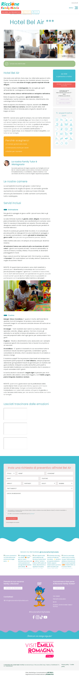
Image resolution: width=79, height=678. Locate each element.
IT (77, 3)
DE (74, 3)
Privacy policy (65, 664)
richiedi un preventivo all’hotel (64, 85)
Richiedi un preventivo (11, 12)
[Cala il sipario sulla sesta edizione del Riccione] (39, 561)
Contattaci (59, 588)
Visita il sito (64, 99)
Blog (55, 602)
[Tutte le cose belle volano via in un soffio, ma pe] (68, 561)
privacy (32, 513)
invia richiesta (12, 518)
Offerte (27, 12)
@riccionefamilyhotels (49, 552)
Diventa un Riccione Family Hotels (62, 605)
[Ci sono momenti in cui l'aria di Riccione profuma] (10, 561)
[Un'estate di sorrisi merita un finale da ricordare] (54, 561)
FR (75, 3)
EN (72, 3)
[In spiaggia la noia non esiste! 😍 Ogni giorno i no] (25, 561)
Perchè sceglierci (59, 599)
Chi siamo (56, 596)
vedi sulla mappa (65, 103)
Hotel (36, 12)
